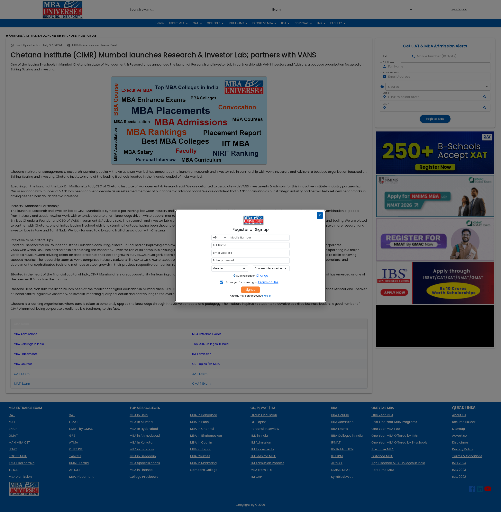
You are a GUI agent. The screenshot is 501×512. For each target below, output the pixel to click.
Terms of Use (268, 282)
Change (262, 275)
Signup (250, 289)
